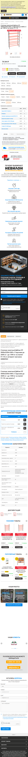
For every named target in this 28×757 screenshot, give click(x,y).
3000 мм (3, 83)
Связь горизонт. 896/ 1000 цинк (8, 121)
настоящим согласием (7, 303)
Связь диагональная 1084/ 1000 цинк (9, 123)
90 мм (6, 91)
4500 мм (19, 83)
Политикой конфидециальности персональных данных (14, 301)
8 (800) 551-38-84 (13, 662)
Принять (3, 10)
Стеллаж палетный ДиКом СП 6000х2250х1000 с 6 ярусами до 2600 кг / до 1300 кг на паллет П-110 (20, 538)
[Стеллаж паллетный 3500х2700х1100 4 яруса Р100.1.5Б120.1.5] (21, 561)
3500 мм (8, 83)
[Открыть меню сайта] (2, 15)
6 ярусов (18, 96)
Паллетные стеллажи (14, 437)
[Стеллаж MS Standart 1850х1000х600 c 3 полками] (7, 561)
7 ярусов (23, 96)
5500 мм (3, 85)
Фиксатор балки (5, 128)
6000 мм (8, 85)
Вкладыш (4, 113)
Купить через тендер (22, 65)
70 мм (2, 91)
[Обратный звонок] (23, 15)
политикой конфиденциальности (8, 7)
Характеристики (10, 336)
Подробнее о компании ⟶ (14, 180)
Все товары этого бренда (15, 56)
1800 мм (3, 102)
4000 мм (14, 83)
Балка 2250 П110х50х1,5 (6, 111)
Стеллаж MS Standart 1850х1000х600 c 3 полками (7, 567)
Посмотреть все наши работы (14, 604)
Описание (3, 336)
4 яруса (7, 96)
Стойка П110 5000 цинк (6, 126)
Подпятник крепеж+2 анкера (7, 118)
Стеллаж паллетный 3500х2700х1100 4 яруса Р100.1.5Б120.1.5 (21, 571)
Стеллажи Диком (8, 439)
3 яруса (3, 96)
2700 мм (14, 102)
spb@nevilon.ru (14, 667)
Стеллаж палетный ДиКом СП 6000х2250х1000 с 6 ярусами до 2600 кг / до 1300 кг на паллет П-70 (7, 538)
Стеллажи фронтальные (18, 439)
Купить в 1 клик (21, 73)
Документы (18, 336)
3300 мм (19, 102)
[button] (26, 521)
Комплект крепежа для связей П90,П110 (10, 116)
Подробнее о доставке (14, 152)
